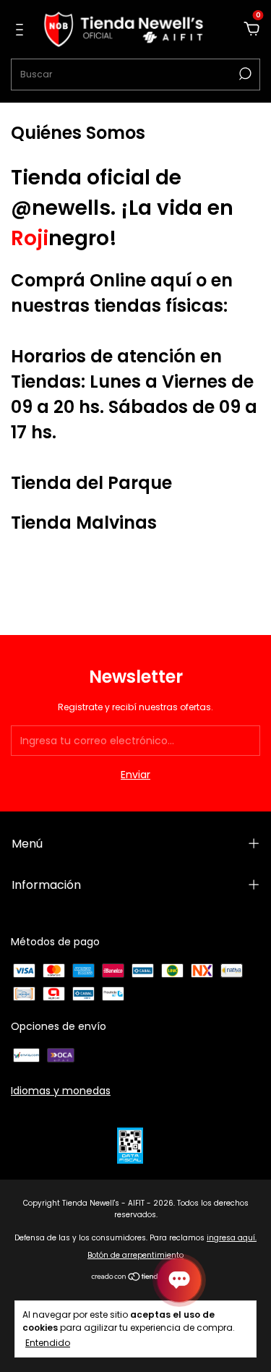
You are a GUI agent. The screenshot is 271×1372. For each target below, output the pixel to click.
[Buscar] (244, 74)
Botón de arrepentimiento (135, 1255)
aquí (171, 280)
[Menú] (22, 30)
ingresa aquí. (232, 1237)
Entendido (47, 1342)
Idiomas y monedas (61, 1090)
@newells (61, 208)
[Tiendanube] (135, 1278)
